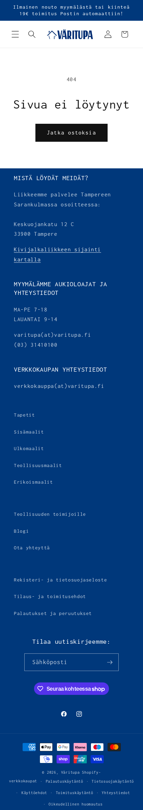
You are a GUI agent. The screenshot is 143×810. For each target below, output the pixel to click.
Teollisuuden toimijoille (50, 514)
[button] (15, 34)
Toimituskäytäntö (74, 793)
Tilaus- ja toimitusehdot (50, 596)
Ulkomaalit (29, 448)
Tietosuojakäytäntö (113, 781)
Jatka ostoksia (71, 133)
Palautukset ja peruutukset (53, 613)
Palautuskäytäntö (64, 781)
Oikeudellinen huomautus (76, 804)
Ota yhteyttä (32, 547)
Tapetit (24, 415)
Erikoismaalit (33, 482)
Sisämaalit (29, 432)
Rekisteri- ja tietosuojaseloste (60, 580)
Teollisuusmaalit (38, 465)
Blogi (21, 531)
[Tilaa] (109, 662)
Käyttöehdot (34, 793)
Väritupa (70, 772)
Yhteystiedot (116, 793)
